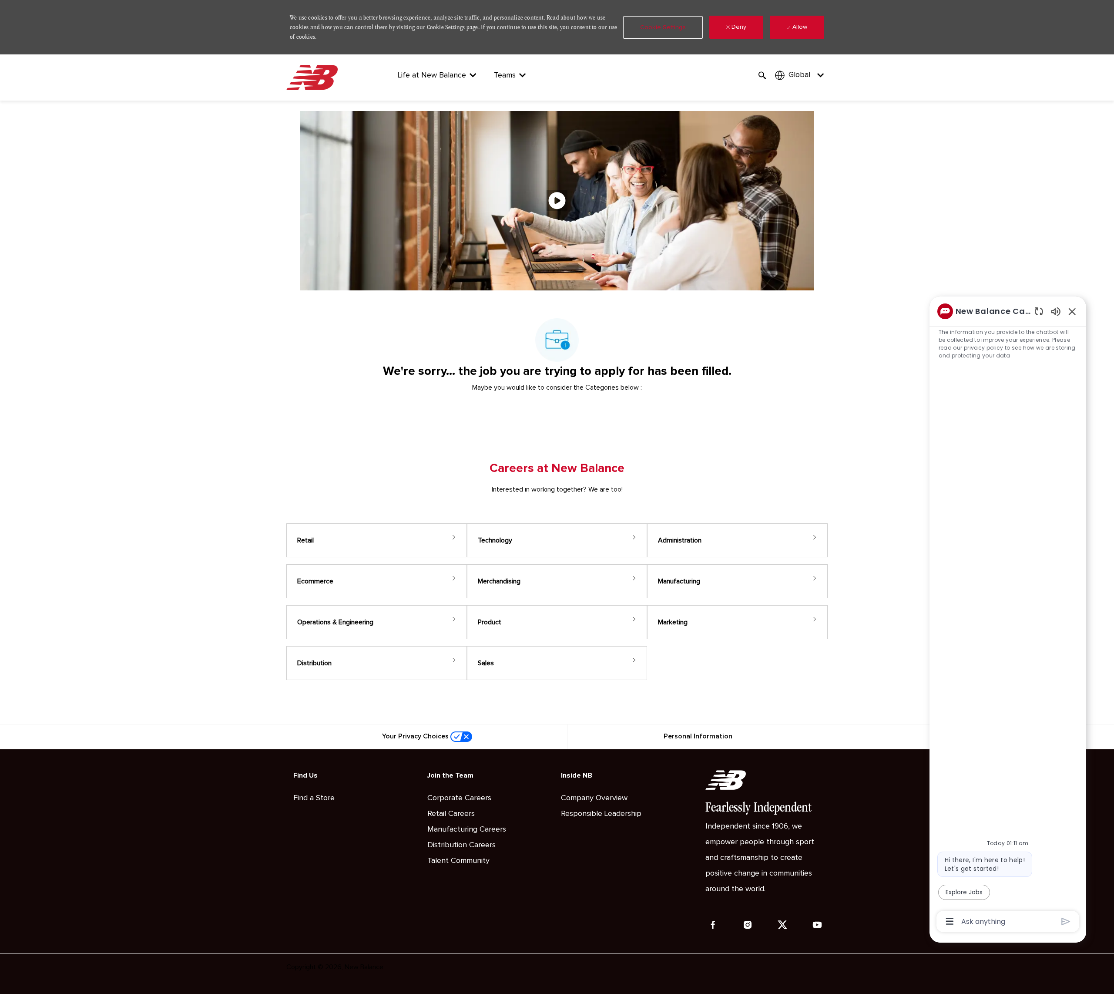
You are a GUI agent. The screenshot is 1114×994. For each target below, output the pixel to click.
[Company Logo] (313, 77)
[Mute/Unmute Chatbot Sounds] (1055, 311)
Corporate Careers (459, 798)
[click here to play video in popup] (557, 201)
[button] (663, 27)
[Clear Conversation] (1039, 311)
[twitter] (782, 924)
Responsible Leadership (601, 814)
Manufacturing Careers (466, 829)
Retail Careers (451, 814)
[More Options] (949, 921)
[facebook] (712, 924)
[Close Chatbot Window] (1072, 311)
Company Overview (594, 798)
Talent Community (458, 861)
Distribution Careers (461, 845)
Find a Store (314, 798)
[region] (1007, 616)
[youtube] (817, 924)
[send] (1065, 921)
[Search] (762, 75)
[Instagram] (747, 924)
